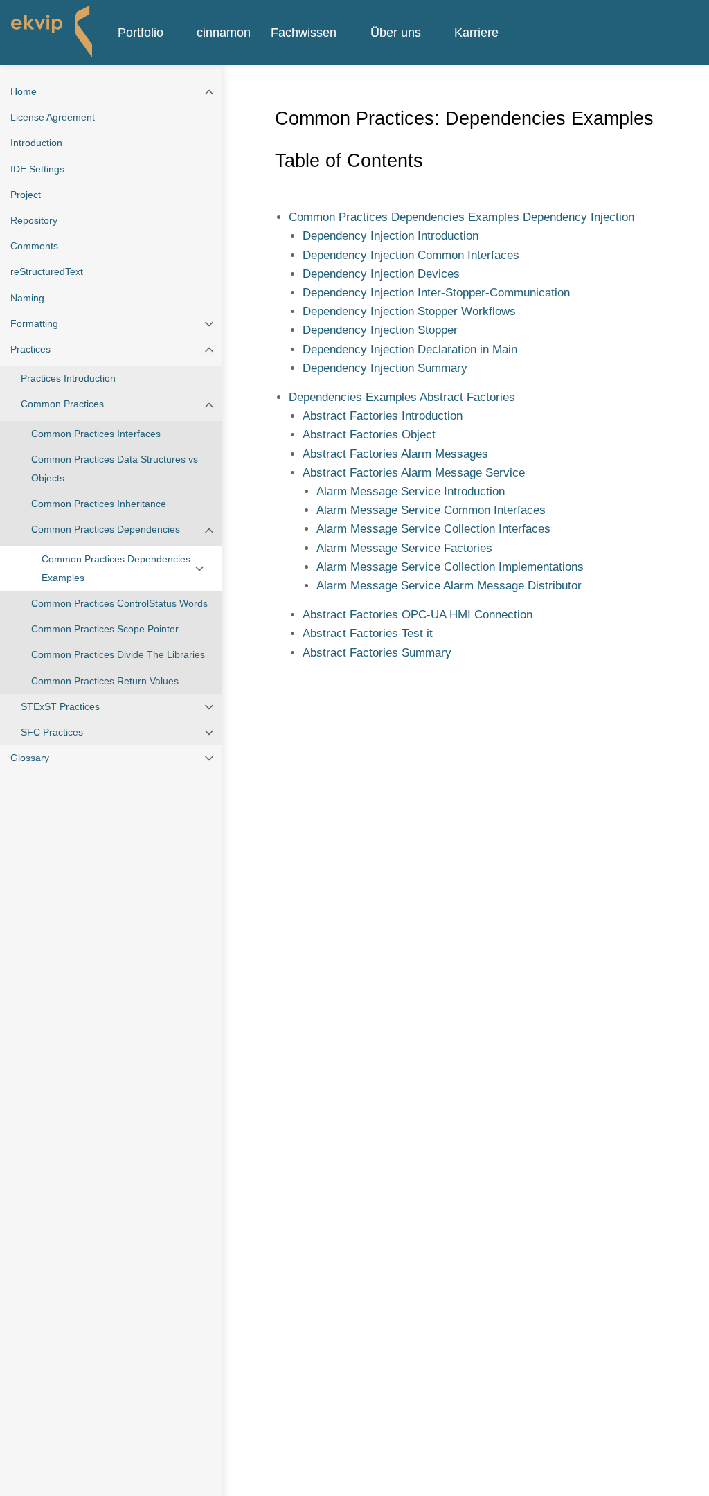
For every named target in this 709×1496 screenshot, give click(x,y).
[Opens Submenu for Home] (209, 92)
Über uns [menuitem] (395, 32)
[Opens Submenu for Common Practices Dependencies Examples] (199, 568)
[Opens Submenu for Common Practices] (209, 404)
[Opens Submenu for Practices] (209, 349)
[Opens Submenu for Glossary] (209, 758)
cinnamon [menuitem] (224, 32)
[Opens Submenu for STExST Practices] (209, 707)
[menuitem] (176, 33)
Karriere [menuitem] (476, 32)
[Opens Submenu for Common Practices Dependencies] (209, 529)
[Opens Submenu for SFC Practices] (209, 732)
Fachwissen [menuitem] (303, 32)
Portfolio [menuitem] (140, 32)
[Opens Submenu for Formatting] (209, 324)
